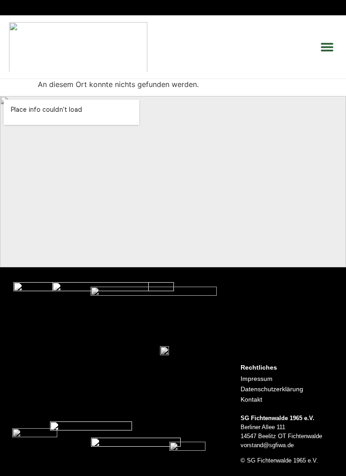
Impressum (257, 378)
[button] (327, 47)
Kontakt (251, 399)
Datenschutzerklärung (272, 389)
